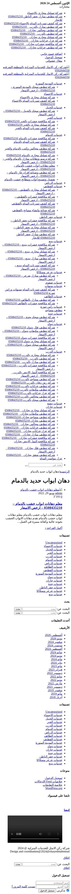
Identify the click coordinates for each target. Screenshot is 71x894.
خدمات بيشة (54, 403)
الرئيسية (65, 471)
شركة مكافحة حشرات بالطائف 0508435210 (28, 303)
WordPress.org (53, 788)
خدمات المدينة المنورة (49, 83)
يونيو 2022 (56, 679)
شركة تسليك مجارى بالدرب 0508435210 (31, 355)
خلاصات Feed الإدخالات (48, 781)
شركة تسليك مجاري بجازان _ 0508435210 (37, 37)
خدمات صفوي (53, 282)
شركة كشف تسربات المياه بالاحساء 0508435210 (33, 23)
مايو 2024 (56, 659)
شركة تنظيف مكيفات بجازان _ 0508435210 (29, 413)
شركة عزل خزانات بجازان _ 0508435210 (37, 40)
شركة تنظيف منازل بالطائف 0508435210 (30, 299)
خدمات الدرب (54, 351)
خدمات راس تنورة (51, 306)
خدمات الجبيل (54, 107)
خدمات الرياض (53, 182)
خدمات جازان (54, 406)
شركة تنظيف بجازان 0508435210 (35, 420)
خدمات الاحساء (53, 93)
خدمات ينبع (55, 241)
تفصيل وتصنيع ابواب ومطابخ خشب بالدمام (29, 179)
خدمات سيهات (53, 286)
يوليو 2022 (56, 676)
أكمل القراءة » (53, 528)
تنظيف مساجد (53, 310)
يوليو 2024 (56, 652)
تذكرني (61, 890)
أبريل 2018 (56, 697)
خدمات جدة (55, 313)
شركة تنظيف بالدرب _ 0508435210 (41, 33)
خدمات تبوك (55, 324)
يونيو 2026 (56, 638)
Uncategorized (54, 542)
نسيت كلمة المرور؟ (23, 886)
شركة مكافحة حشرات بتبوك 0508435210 (30, 337)
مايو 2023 (56, 666)
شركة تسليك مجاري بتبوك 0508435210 (31, 341)
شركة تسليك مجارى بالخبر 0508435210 (31, 124)
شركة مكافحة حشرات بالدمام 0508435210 (29, 138)
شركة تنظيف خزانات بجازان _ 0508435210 (36, 47)
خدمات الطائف (53, 296)
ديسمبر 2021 (54, 686)
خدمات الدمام (54, 134)
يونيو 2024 (56, 655)
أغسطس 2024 (53, 648)
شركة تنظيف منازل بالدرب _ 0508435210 (37, 26)
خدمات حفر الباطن (50, 217)
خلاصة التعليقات (52, 784)
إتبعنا (67, 810)
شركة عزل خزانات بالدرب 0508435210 (31, 393)
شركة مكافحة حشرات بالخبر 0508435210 (30, 121)
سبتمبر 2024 (54, 645)
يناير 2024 (56, 662)
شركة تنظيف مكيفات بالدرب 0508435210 (30, 389)
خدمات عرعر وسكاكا (49, 272)
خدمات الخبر (54, 117)
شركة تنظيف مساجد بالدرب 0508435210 (30, 379)
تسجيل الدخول (53, 778)
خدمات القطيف (53, 186)
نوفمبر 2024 (55, 641)
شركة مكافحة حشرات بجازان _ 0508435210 (35, 44)
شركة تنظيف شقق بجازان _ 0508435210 (30, 455)
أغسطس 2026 (53, 635)
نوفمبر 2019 (55, 690)
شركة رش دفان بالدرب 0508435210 (33, 382)
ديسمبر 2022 (54, 673)
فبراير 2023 (55, 669)
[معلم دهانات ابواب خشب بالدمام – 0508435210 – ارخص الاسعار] (41, 489)
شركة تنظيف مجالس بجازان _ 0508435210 (36, 30)
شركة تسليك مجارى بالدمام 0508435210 (30, 155)
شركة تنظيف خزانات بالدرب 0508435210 (30, 386)
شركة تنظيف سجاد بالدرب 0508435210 (31, 399)
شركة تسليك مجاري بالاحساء (44, 13)
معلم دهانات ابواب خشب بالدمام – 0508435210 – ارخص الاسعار (37, 506)
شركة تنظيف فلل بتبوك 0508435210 (33, 327)
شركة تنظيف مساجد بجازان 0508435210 (30, 417)
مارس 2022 (55, 683)
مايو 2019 (56, 693)
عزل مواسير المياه (51, 458)
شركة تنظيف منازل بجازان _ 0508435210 (30, 434)
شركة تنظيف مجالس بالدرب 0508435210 (30, 396)
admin (58, 493)
